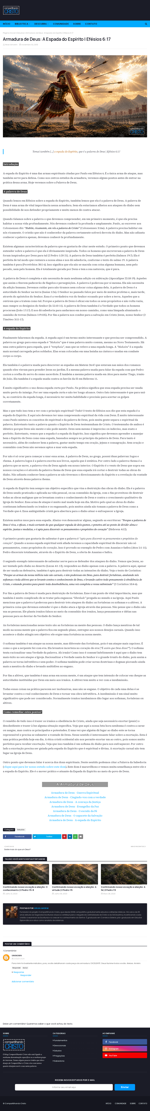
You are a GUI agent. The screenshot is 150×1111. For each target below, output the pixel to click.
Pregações (59, 1055)
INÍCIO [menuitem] (6, 23)
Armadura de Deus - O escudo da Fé (75, 811)
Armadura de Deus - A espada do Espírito (75, 820)
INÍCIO (108, 1103)
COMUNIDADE (120, 1103)
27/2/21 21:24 (19, 959)
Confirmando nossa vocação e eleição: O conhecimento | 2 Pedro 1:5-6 (25, 889)
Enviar (125, 1087)
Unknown (17, 955)
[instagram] (125, 1048)
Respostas (19, 972)
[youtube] (125, 1055)
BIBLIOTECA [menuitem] (21, 23)
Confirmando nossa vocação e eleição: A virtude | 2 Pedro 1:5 (74, 889)
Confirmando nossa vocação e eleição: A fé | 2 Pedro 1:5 (123, 889)
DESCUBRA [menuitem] (40, 23)
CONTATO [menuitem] (91, 23)
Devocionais (60, 1045)
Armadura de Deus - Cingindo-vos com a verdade (75, 797)
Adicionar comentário (23, 981)
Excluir (25, 968)
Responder (16, 968)
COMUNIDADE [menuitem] (61, 23)
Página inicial (9, 33)
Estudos (20, 33)
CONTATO (143, 1103)
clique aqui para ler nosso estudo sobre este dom (35, 767)
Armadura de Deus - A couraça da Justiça (75, 802)
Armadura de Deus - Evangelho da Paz (75, 806)
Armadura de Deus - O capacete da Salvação (75, 815)
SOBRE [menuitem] (77, 23)
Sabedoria (59, 1061)
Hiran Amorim (11, 44)
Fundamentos (60, 1040)
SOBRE (133, 1103)
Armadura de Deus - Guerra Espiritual (75, 793)
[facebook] (125, 1042)
